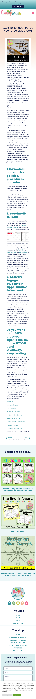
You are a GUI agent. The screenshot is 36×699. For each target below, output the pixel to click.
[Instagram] (13, 603)
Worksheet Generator (18, 638)
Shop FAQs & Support (18, 645)
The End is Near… (18, 532)
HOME (18, 615)
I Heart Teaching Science (14, 418)
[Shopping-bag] (26, 603)
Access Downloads (18, 640)
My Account (18, 651)
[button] (32, 12)
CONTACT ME (18, 623)
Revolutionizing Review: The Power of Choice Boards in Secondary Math (18, 490)
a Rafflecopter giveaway (14, 428)
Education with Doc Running (16, 422)
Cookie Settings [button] (7, 695)
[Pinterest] (22, 603)
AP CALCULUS (23, 252)
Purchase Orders (18, 643)
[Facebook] (9, 603)
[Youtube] (18, 603)
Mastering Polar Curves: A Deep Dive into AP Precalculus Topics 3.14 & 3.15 (18, 574)
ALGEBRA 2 (21, 250)
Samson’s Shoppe (12, 405)
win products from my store (15, 390)
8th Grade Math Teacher (14, 415)
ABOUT (18, 621)
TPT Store (18, 648)
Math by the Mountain (14, 412)
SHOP (18, 635)
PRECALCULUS (11, 252)
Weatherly (10, 402)
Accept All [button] (17, 695)
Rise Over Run (11, 408)
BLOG (18, 618)
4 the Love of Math (13, 425)
